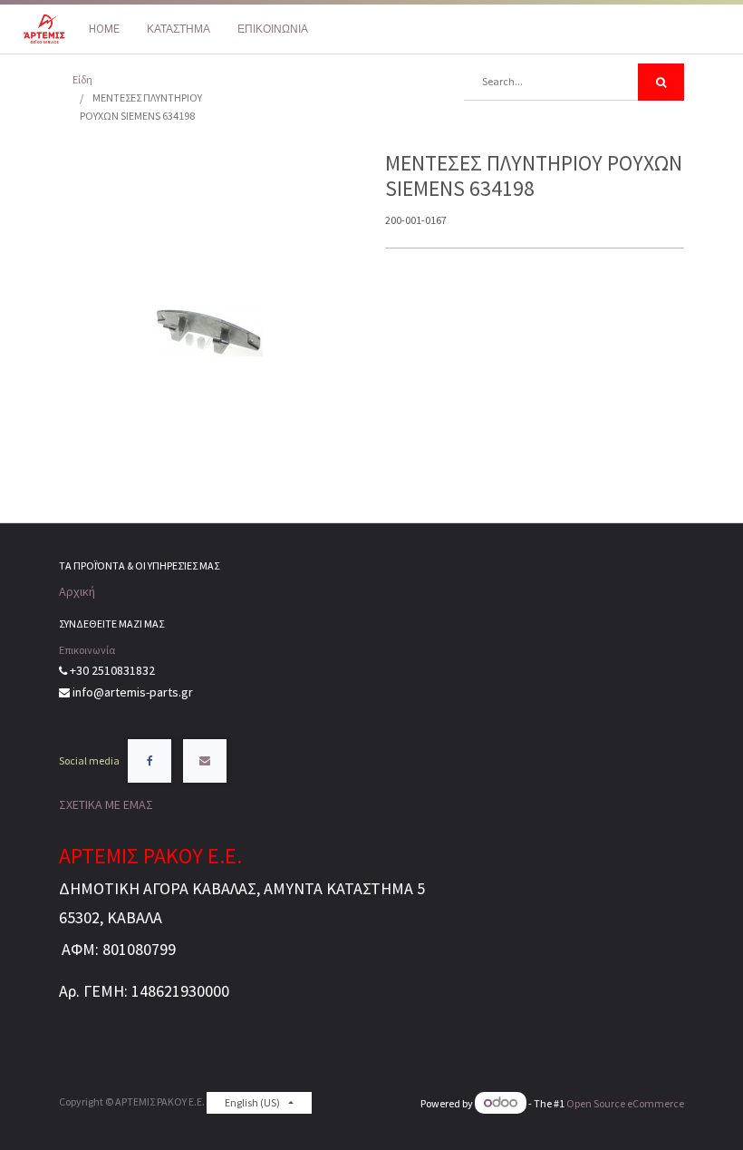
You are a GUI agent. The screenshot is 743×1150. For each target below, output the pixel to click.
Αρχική (77, 591)
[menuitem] (104, 29)
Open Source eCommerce (625, 1103)
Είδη (82, 79)
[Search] (661, 82)
